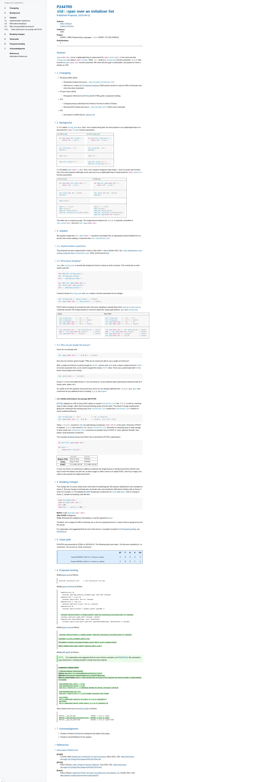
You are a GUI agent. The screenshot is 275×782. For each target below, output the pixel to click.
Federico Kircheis (67, 26)
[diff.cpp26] (66, 652)
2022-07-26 (90, 115)
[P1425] (87, 492)
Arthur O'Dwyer (66, 24)
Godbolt (71, 437)
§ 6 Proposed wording (90, 85)
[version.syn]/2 (83, 709)
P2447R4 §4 (61, 532)
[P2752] (86, 96)
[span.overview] (68, 586)
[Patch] (106, 253)
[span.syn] (66, 575)
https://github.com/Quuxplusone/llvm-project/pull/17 (79, 775)
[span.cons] (66, 627)
